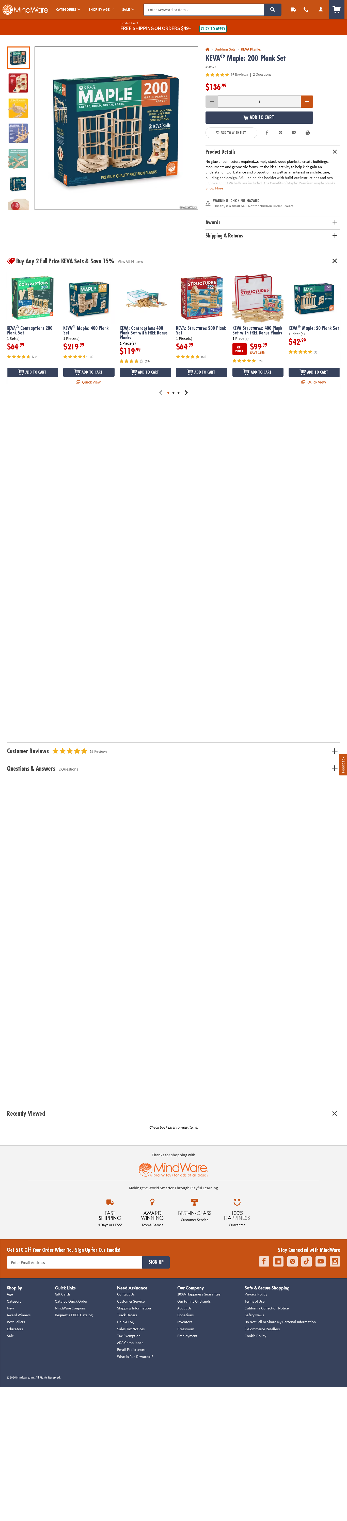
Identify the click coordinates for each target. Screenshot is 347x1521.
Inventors (184, 1321)
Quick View (91, 382)
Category (14, 1301)
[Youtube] (321, 1261)
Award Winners (18, 1314)
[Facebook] (264, 1261)
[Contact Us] (306, 9)
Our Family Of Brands (194, 1301)
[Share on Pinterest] (280, 133)
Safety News (254, 1314)
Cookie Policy (255, 1335)
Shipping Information (134, 1308)
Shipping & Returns (224, 235)
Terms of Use (254, 1301)
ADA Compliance (130, 1342)
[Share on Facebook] (267, 133)
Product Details (220, 152)
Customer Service (131, 1301)
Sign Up (156, 1262)
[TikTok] (306, 1261)
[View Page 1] (168, 393)
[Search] (272, 10)
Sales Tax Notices (131, 1328)
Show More (214, 187)
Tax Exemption (128, 1335)
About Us (184, 1308)
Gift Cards (62, 1294)
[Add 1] (307, 101)
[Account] (321, 9)
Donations (185, 1314)
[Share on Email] (294, 133)
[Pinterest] (292, 1261)
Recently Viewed (26, 1114)
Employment (187, 1335)
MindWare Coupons (70, 1308)
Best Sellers (16, 1321)
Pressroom (185, 1328)
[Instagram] (335, 1261)
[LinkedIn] (278, 1261)
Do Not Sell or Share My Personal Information (280, 1321)
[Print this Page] (307, 133)
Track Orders (127, 1314)
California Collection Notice (267, 1308)
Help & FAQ (125, 1321)
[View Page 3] (178, 393)
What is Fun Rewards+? (135, 1356)
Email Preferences (131, 1349)
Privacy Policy (256, 1294)
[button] (116, 128)
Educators (15, 1328)
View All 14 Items (130, 261)
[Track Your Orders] (293, 9)
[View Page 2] (173, 393)
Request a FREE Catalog (74, 1314)
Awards (213, 222)
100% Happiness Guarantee (198, 1294)
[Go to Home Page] (207, 49)
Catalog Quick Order (71, 1301)
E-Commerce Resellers (262, 1328)
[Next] (186, 393)
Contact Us (126, 1294)
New (10, 1308)
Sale (10, 1335)
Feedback (342, 764)
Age (10, 1294)
